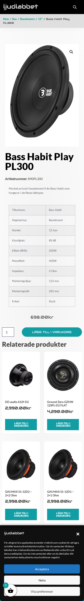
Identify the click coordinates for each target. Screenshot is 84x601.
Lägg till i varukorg (52, 332)
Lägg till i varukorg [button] (21, 425)
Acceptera (42, 569)
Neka (42, 580)
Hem (6, 19)
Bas (14, 19)
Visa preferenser (42, 591)
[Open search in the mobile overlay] (75, 7)
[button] (78, 534)
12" (40, 19)
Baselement (27, 19)
